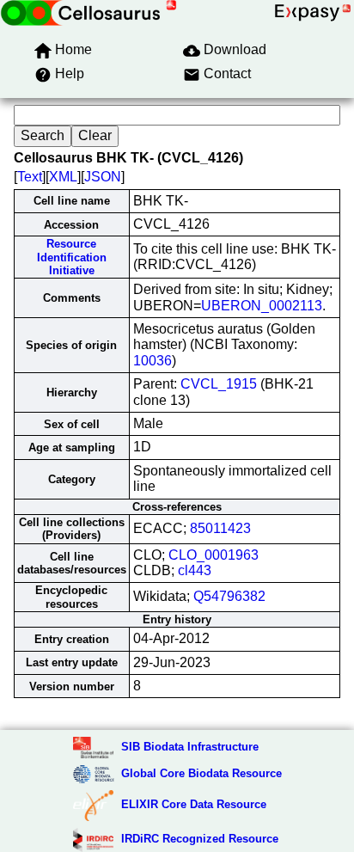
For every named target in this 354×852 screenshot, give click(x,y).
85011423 (220, 528)
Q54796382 (229, 596)
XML (63, 176)
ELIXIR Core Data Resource (193, 804)
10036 (152, 360)
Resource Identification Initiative (72, 257)
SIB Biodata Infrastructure (190, 746)
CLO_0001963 (213, 555)
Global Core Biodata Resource (201, 773)
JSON (102, 176)
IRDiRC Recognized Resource (199, 838)
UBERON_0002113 (261, 305)
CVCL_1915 (218, 384)
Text (29, 176)
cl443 (194, 570)
